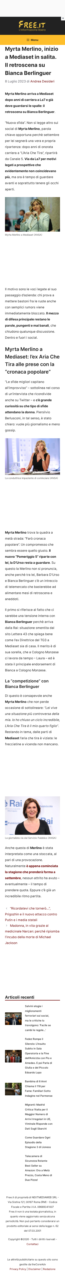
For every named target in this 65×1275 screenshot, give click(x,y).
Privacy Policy (18, 1269)
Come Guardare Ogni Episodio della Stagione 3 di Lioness (38, 1142)
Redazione (49, 1269)
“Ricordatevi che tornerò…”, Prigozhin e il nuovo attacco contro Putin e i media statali (31, 914)
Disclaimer (34, 1269)
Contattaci (32, 1244)
